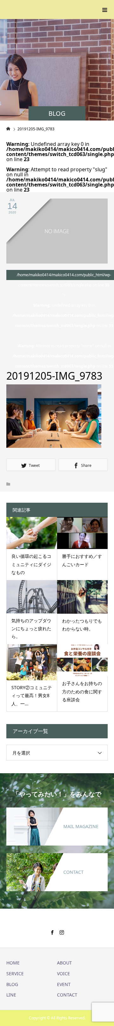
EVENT (64, 984)
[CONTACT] (57, 857)
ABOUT (64, 963)
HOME (13, 963)
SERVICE (15, 973)
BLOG (12, 984)
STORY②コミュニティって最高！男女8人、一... (31, 695)
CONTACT (67, 995)
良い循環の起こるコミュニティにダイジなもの (31, 564)
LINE (11, 995)
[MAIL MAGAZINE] (57, 811)
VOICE (63, 973)
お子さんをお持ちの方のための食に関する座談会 (82, 691)
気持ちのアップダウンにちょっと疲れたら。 (31, 628)
